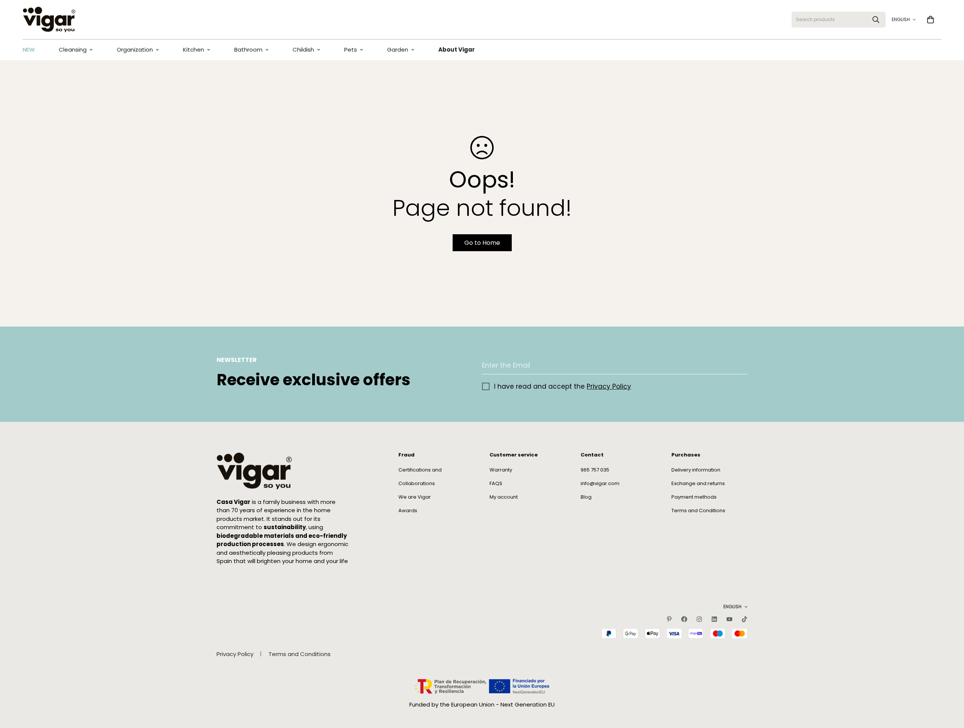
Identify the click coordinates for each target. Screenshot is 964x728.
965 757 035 (595, 469)
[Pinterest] (669, 619)
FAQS (496, 483)
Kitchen (193, 49)
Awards (407, 510)
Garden (397, 49)
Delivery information (695, 469)
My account (504, 497)
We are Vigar (414, 497)
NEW (29, 49)
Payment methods (694, 497)
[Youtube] (729, 619)
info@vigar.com (600, 483)
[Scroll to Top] (949, 687)
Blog (586, 497)
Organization (135, 49)
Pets (350, 49)
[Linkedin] (714, 619)
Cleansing (73, 49)
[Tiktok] (744, 619)
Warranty (501, 469)
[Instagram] (699, 619)
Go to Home (482, 242)
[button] (930, 19)
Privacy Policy (609, 386)
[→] (738, 365)
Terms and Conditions (698, 510)
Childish (303, 49)
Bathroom (248, 49)
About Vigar (456, 49)
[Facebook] (684, 619)
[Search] (876, 19)
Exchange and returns (698, 483)
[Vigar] (49, 19)
